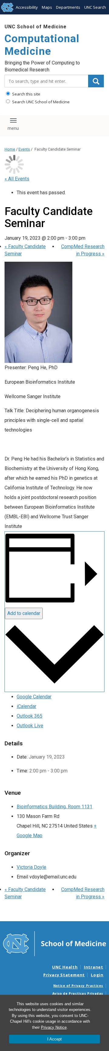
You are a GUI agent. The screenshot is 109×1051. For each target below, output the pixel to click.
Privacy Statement (64, 975)
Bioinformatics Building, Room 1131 (54, 806)
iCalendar (26, 706)
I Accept (54, 1039)
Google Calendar (34, 697)
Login (97, 975)
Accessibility (27, 7)
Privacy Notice (54, 1027)
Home (10, 149)
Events (24, 149)
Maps (47, 7)
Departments (68, 7)
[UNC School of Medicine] (54, 943)
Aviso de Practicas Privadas (77, 993)
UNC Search (95, 7)
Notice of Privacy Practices (78, 986)
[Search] (96, 81)
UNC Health (65, 967)
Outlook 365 (29, 716)
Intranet (93, 967)
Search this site (25, 94)
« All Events (17, 179)
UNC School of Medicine (36, 27)
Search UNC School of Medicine (40, 101)
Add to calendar (23, 613)
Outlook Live (30, 725)
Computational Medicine (42, 45)
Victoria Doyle (31, 867)
